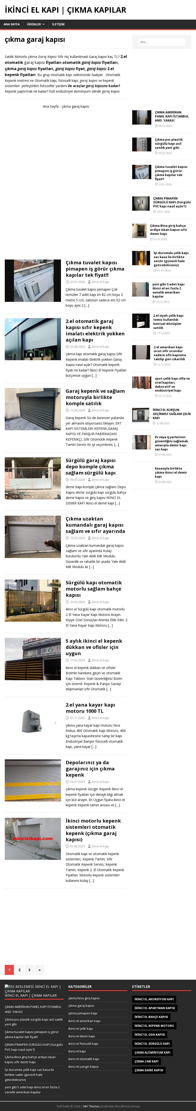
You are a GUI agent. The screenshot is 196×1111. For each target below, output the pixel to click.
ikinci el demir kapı (81, 1036)
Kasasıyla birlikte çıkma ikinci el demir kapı (171, 472)
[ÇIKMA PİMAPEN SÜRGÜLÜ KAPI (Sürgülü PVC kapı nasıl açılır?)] (141, 207)
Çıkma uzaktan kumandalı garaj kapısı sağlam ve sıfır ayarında (95, 524)
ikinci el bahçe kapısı (151, 1017)
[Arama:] (161, 42)
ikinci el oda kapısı (150, 1035)
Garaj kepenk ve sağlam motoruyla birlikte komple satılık (95, 397)
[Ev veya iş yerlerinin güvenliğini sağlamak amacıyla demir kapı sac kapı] (141, 446)
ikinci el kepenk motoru (154, 1026)
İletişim (58, 24)
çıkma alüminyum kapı (152, 1052)
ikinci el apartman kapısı (155, 1008)
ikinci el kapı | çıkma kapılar (31, 995)
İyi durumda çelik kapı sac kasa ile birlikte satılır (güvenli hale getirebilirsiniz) (171, 259)
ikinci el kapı (100, 282)
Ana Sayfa (12, 24)
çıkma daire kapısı (149, 1070)
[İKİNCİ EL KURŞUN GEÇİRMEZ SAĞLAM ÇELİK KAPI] (140, 419)
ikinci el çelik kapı (80, 1028)
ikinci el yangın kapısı (83, 1066)
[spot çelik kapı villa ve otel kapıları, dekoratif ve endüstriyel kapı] (141, 386)
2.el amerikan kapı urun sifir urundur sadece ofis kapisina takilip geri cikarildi (170, 353)
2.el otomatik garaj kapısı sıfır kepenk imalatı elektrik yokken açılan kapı (95, 330)
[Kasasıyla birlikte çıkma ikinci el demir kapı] (141, 478)
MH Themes (91, 1106)
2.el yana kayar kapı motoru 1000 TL (90, 708)
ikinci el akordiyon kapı (154, 999)
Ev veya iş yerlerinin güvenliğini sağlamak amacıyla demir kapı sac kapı (171, 443)
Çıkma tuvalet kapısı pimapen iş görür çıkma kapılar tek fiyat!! (95, 268)
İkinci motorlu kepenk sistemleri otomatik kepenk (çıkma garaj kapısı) (93, 830)
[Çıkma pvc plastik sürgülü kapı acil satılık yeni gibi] (141, 148)
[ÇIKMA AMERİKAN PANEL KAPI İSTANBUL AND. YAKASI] (141, 121)
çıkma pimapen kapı (82, 1013)
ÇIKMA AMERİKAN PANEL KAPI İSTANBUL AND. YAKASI (172, 116)
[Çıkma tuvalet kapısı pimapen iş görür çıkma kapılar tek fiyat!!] (141, 176)
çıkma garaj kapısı (81, 1005)
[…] (86, 305)
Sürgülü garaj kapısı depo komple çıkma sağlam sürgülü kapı (91, 466)
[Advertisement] (66, 186)
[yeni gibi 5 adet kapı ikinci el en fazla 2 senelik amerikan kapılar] (140, 294)
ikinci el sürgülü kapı (152, 1044)
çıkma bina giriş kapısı (84, 998)
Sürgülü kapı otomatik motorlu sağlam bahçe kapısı (94, 588)
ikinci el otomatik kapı (83, 1059)
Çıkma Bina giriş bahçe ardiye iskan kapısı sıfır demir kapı (168, 229)
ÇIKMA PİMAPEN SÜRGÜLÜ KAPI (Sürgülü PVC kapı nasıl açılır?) (172, 202)
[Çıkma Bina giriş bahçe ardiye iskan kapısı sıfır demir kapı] (139, 235)
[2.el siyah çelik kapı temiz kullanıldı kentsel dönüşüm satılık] (141, 325)
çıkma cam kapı (146, 1061)
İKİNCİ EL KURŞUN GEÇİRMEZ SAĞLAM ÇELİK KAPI (172, 414)
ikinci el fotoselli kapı (83, 1043)
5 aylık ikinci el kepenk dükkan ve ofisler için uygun (94, 647)
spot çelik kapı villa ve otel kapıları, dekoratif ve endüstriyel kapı (172, 384)
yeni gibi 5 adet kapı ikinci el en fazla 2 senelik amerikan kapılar (168, 290)
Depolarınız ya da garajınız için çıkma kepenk (90, 768)
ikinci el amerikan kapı (84, 1021)
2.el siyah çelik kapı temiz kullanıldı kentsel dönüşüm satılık (168, 321)
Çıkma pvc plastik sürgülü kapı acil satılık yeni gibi (169, 143)
